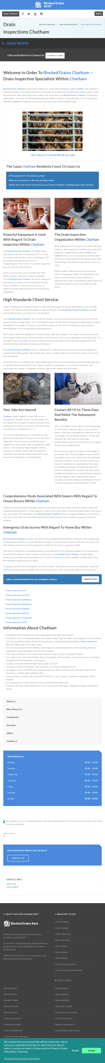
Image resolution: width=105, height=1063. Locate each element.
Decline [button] (75, 1050)
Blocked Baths (10, 994)
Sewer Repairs (62, 988)
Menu (99, 14)
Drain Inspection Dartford (18, 595)
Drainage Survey (11, 1006)
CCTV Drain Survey (64, 1018)
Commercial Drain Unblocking (69, 970)
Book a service (11, 14)
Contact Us (89, 579)
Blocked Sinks (10, 988)
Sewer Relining (62, 994)
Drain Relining (62, 958)
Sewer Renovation (12, 1024)
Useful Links (63, 980)
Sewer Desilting (62, 1000)
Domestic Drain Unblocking (16, 1036)
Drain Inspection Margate (18, 608)
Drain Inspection (63, 940)
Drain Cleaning (62, 928)
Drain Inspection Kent (16, 590)
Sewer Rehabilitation (13, 1030)
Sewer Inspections (88, 641)
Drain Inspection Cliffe (17, 622)
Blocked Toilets (11, 1000)
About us (11, 701)
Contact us (12, 741)
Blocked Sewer (11, 1012)
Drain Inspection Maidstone (19, 604)
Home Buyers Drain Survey (67, 1030)
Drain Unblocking (63, 934)
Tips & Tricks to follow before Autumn (52, 155)
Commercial (12, 717)
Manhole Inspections (65, 1024)
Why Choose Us (14, 709)
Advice (10, 733)
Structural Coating (64, 1006)
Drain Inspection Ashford (18, 613)
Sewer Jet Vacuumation (66, 1012)
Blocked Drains (62, 922)
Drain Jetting (61, 946)
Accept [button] (91, 1050)
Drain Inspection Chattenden (19, 618)
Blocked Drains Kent (24, 923)
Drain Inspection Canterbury (19, 599)
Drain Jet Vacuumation (66, 964)
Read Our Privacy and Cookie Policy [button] (22, 1059)
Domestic (11, 725)
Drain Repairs (61, 952)
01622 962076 (17, 43)
